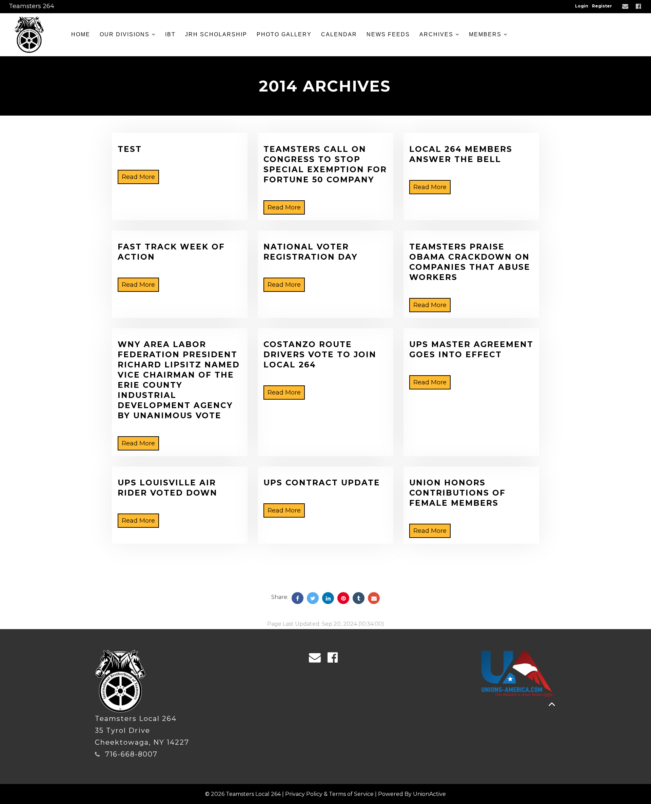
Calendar (339, 34)
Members (486, 34)
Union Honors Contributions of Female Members (457, 493)
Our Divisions (126, 34)
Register (602, 5)
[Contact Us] (626, 6)
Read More (138, 177)
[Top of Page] (552, 704)
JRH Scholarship (216, 34)
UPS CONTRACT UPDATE (321, 482)
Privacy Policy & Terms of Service (329, 794)
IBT (170, 34)
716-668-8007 (131, 754)
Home (80, 34)
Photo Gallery (284, 34)
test (130, 149)
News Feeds (388, 34)
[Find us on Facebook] (639, 6)
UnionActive (429, 794)
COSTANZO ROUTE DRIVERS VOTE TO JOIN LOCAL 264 (319, 354)
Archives (437, 34)
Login (581, 5)
